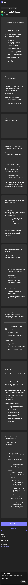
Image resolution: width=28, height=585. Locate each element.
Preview (14, 528)
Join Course (15, 523)
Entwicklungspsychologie (10, 8)
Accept (23, 581)
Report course (5, 546)
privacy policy (5, 578)
